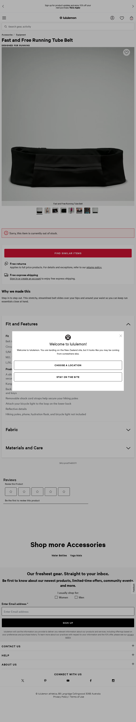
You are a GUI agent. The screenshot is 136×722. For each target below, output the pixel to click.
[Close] (122, 334)
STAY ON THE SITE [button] (68, 377)
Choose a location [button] (68, 365)
